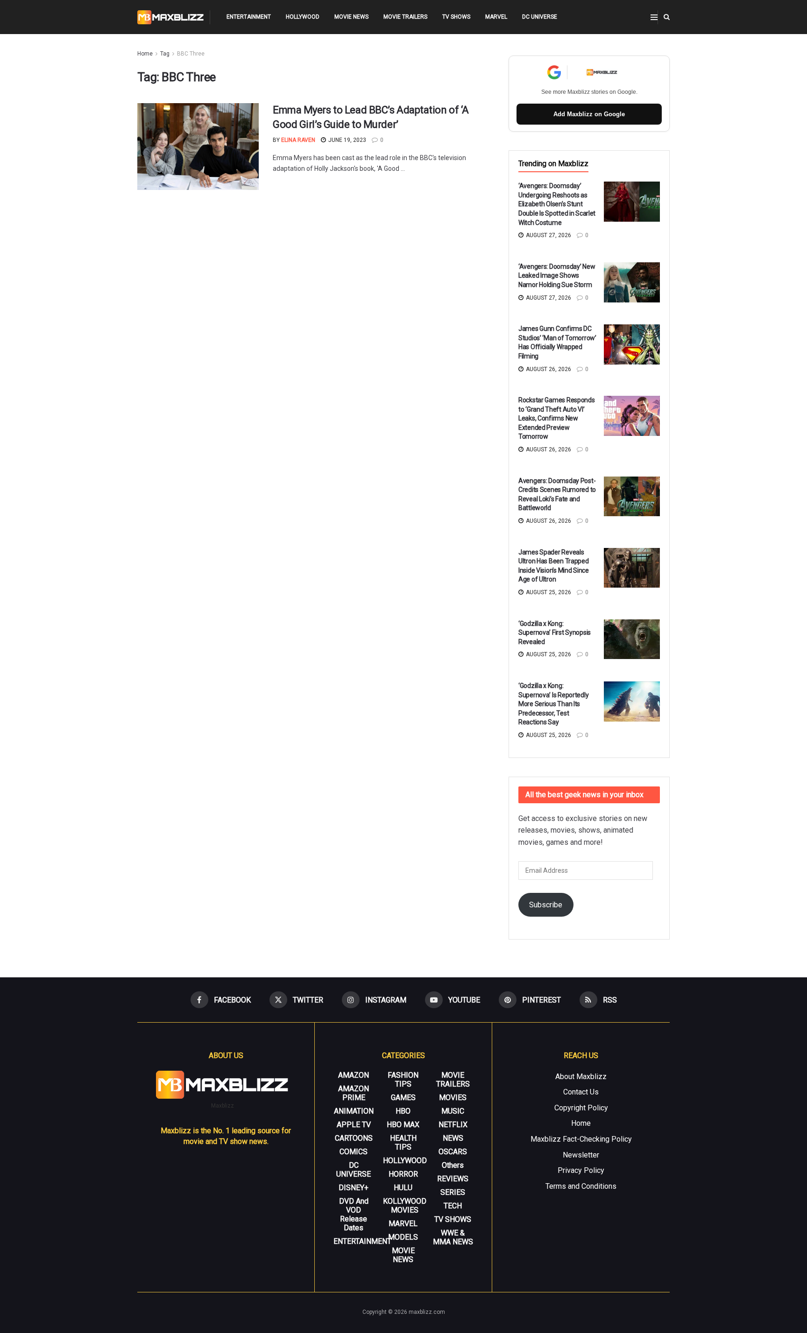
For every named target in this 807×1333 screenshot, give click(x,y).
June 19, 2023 (346, 140)
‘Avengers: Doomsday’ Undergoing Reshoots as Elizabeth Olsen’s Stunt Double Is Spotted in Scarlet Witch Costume (556, 204)
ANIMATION (354, 1111)
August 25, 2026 (547, 592)
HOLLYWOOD (302, 17)
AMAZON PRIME (353, 1093)
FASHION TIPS (403, 1079)
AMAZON (353, 1075)
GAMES (403, 1097)
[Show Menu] (654, 17)
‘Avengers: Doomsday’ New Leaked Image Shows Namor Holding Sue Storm (556, 275)
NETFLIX (453, 1124)
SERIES (452, 1192)
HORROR (403, 1174)
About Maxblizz (581, 1076)
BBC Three (191, 53)
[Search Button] (667, 17)
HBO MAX (403, 1124)
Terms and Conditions (580, 1186)
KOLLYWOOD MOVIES (404, 1205)
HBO (403, 1111)
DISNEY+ (353, 1187)
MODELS (403, 1237)
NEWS (453, 1138)
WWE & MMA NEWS (453, 1237)
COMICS (354, 1151)
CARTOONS (354, 1138)
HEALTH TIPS (403, 1142)
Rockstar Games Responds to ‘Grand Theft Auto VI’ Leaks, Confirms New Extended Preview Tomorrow (556, 418)
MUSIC (452, 1111)
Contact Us (581, 1091)
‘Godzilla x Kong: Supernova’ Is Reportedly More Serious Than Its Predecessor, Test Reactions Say (553, 704)
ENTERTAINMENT (249, 17)
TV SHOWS (456, 17)
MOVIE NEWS (351, 17)
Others (453, 1165)
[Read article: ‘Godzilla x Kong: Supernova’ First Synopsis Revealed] (632, 639)
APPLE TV (354, 1124)
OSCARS (453, 1151)
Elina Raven (298, 140)
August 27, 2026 (547, 235)
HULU (403, 1187)
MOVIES (453, 1097)
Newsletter (581, 1155)
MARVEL (496, 17)
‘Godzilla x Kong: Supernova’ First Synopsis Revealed (554, 632)
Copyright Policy (581, 1107)
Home (145, 53)
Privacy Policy (581, 1170)
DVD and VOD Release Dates (353, 1214)
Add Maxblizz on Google (589, 114)
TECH (453, 1205)
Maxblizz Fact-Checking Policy (581, 1139)
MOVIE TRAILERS (405, 17)
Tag (165, 53)
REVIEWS (452, 1178)
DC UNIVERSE (539, 17)
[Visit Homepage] (170, 17)
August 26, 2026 (547, 369)
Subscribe (545, 904)
